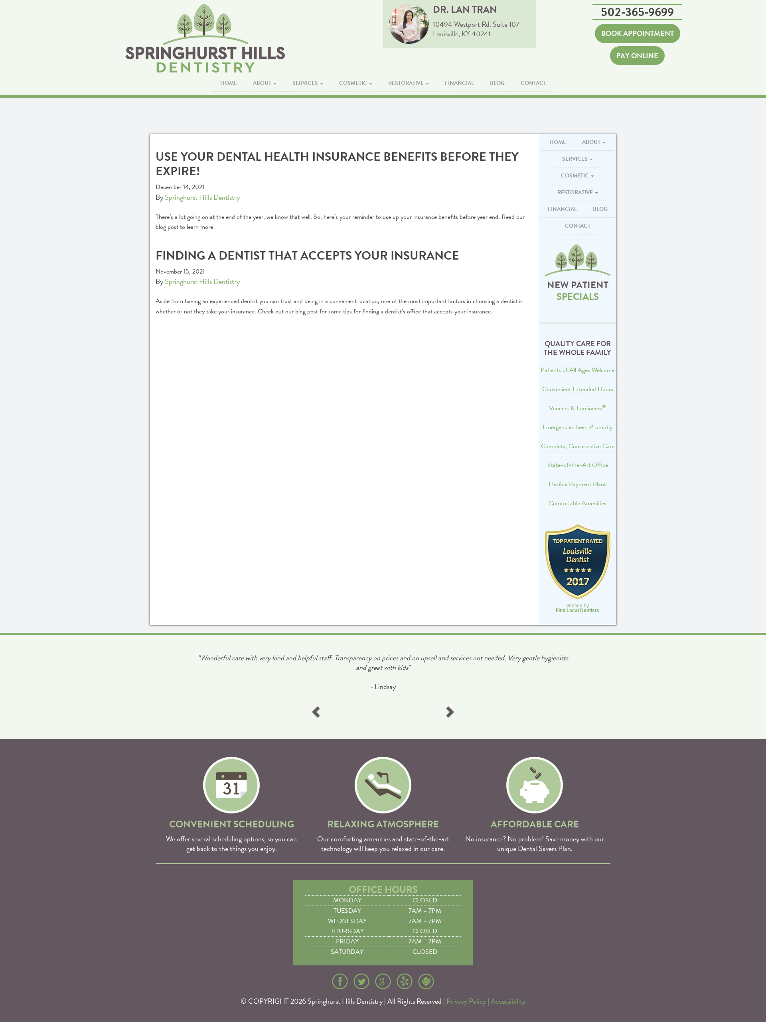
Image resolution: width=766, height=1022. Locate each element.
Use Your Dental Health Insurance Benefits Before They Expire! (337, 164)
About (262, 83)
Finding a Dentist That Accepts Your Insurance (307, 255)
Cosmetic (353, 83)
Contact (533, 83)
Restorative (406, 83)
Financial (459, 83)
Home (228, 83)
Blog (497, 83)
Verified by (577, 608)
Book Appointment (637, 33)
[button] (317, 711)
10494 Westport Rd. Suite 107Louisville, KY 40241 (476, 29)
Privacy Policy (466, 1001)
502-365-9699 (637, 12)
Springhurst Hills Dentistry (202, 197)
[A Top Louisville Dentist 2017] (577, 561)
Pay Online (637, 55)
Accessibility (508, 1001)
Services (305, 83)
